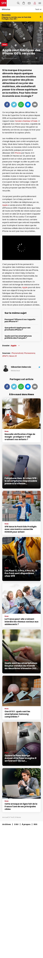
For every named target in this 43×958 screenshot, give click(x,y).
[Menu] (40, 3)
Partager (7, 105)
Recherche (18, 3)
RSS (35, 824)
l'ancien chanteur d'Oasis (26, 121)
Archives (6, 824)
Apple (5, 205)
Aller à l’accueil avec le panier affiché (23, 3)
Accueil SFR (3, 3)
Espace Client (34, 3)
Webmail (29, 3)
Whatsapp (21, 105)
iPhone (18, 153)
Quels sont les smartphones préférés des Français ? (18, 337)
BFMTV (5, 356)
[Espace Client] (34, 3)
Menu (40, 3)
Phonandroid (17, 353)
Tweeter (14, 105)
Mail (35, 105)
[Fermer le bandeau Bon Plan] (40, 16)
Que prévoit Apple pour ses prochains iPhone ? (17, 329)
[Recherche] (18, 3)
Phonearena (29, 353)
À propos (26, 824)
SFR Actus (6, 9)
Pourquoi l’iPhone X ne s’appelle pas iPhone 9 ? (20, 320)
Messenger (28, 105)
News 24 (13, 356)
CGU (16, 824)
